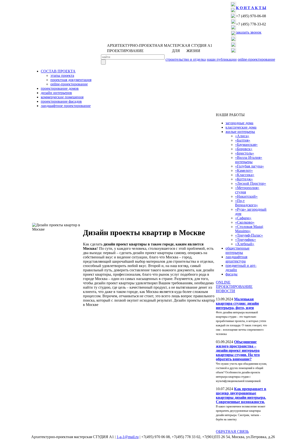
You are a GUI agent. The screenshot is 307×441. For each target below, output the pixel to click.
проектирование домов (60, 88)
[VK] (233, 5)
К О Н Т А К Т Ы (251, 8)
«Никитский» (246, 196)
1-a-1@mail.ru (128, 437)
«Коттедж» (244, 179)
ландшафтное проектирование (66, 106)
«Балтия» (242, 140)
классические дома (240, 127)
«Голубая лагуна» (249, 166)
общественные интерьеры (237, 250)
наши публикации (222, 59)
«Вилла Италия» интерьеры (248, 159)
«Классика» (244, 175)
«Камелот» (244, 170)
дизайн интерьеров (56, 93)
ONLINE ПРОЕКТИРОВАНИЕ (234, 284)
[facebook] (233, 11)
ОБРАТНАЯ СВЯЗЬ (232, 431)
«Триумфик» (245, 240)
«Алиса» (242, 136)
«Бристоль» (244, 153)
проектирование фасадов (61, 101)
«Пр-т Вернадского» (246, 203)
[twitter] (233, 17)
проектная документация (70, 80)
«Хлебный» (244, 244)
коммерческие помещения (62, 97)
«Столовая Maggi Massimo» (249, 229)
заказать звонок (248, 32)
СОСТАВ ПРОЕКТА (58, 71)
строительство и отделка (185, 59)
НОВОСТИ (225, 291)
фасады (231, 274)
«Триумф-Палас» (249, 235)
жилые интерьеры (240, 132)
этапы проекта (62, 75)
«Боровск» (243, 149)
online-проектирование (256, 59)
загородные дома (239, 123)
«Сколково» (244, 222)
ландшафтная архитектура (236, 259)
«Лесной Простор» (250, 183)
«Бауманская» (246, 145)
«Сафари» (243, 218)
